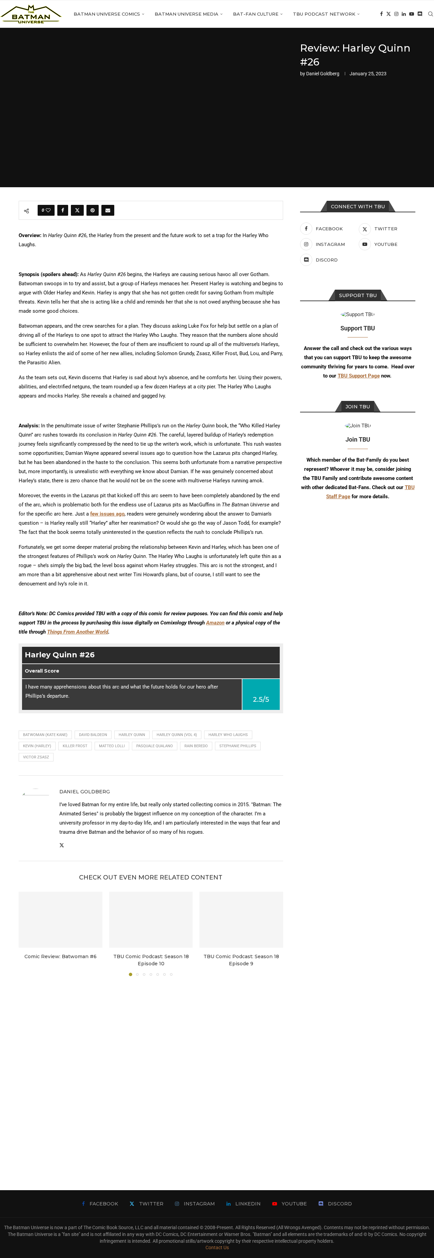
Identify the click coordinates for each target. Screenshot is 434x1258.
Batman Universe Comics (107, 14)
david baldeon (93, 735)
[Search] (430, 13)
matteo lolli (112, 746)
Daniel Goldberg (322, 73)
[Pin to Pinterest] (92, 210)
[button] (28, 934)
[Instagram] (396, 13)
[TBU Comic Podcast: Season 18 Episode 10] (151, 919)
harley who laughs (228, 735)
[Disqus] (151, 1073)
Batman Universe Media (186, 14)
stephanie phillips (237, 746)
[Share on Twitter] (77, 210)
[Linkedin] (404, 13)
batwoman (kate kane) (45, 735)
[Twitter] (388, 13)
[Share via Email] (107, 210)
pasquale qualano (154, 746)
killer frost (75, 746)
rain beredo (196, 746)
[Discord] (419, 13)
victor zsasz (36, 757)
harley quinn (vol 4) (177, 735)
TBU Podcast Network (324, 14)
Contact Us (217, 1247)
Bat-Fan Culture (255, 14)
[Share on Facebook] (62, 210)
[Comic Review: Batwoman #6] (60, 919)
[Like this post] (48, 210)
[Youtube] (411, 13)
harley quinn (132, 735)
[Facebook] (381, 13)
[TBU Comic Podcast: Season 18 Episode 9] (241, 919)
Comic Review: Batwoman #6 (60, 957)
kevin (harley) (37, 746)
